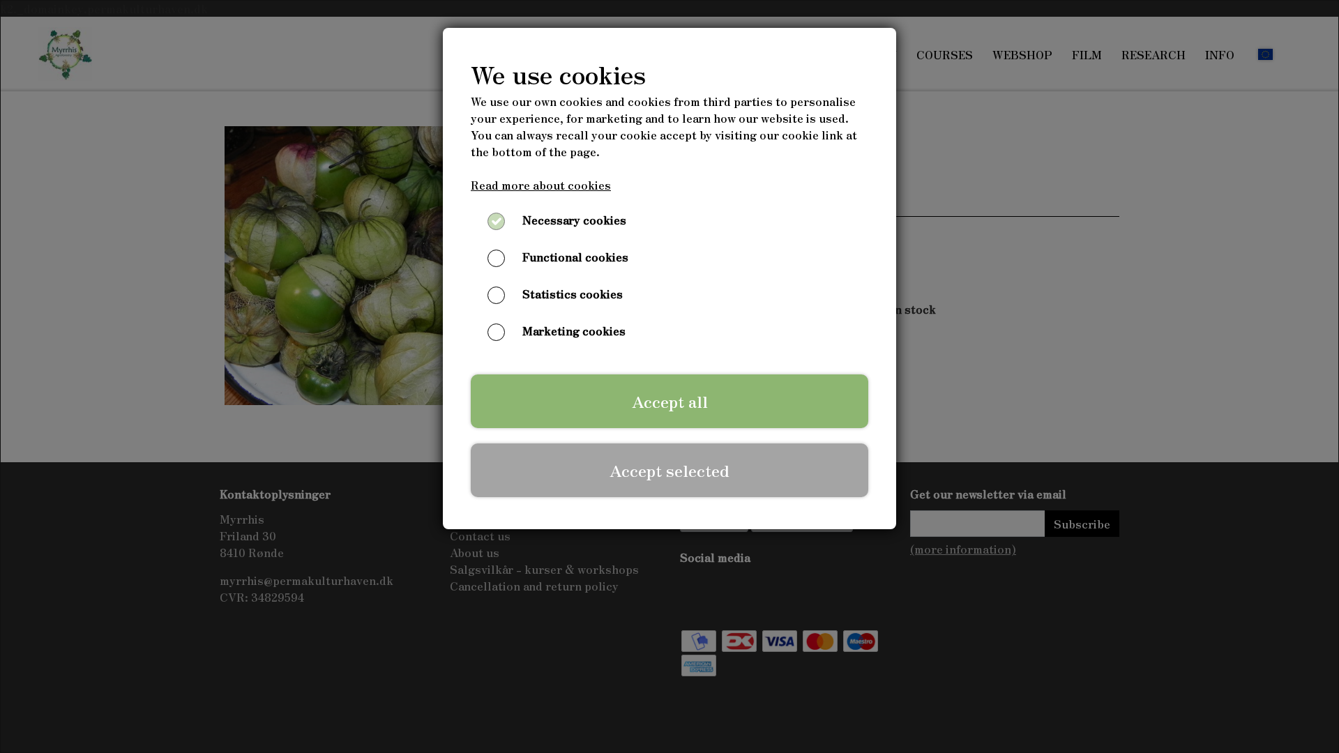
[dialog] (669, 376)
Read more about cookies (541, 184)
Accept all (670, 401)
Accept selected (669, 470)
